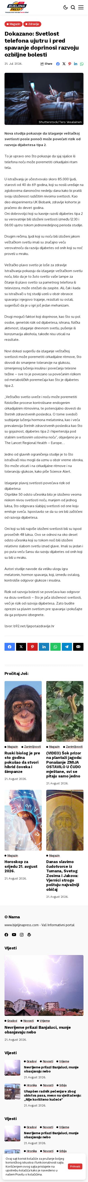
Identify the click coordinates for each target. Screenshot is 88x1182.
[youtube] (14, 934)
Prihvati (75, 1166)
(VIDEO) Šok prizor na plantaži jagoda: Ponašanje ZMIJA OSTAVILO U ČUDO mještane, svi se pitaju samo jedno (64, 764)
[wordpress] (29, 935)
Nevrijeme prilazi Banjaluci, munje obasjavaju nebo (51, 1069)
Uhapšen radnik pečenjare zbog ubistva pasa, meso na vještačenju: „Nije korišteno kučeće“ (52, 1095)
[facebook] (6, 935)
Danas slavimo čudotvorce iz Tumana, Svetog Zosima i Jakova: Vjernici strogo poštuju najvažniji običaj (62, 875)
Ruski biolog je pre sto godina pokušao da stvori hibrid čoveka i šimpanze (22, 762)
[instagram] (21, 935)
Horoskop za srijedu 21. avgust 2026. (21, 866)
